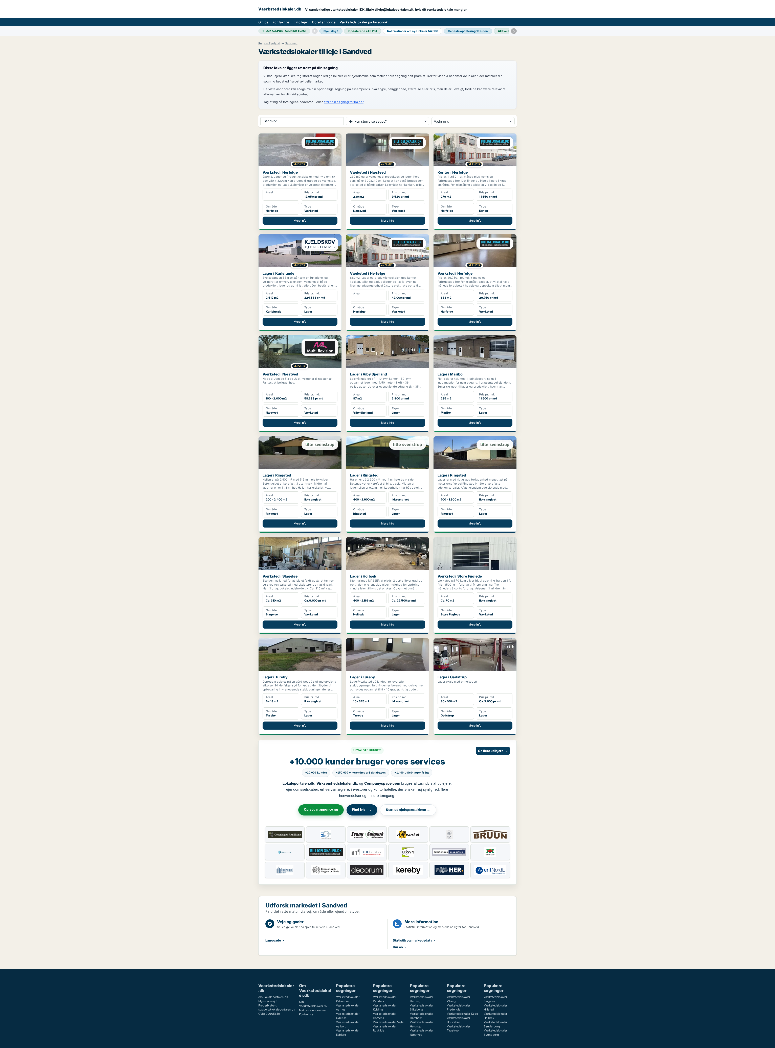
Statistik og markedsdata (412, 940)
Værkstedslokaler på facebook (364, 22)
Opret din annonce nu (321, 809)
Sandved (291, 43)
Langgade (273, 940)
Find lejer (301, 22)
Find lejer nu (362, 809)
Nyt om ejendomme (312, 1010)
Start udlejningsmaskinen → (408, 809)
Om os (263, 22)
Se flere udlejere (493, 751)
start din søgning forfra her (343, 102)
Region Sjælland (269, 43)
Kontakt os (281, 22)
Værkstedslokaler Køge (462, 1013)
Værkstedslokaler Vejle (388, 1022)
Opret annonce (324, 22)
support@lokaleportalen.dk (276, 1009)
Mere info (300, 220)
